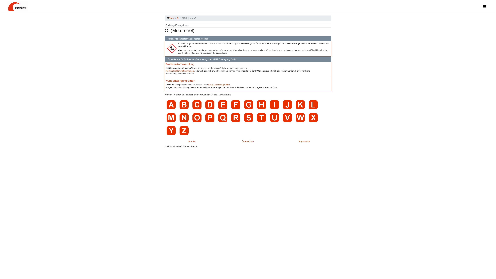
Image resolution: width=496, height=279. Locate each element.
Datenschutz (248, 141)
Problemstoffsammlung (180, 64)
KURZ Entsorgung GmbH (180, 80)
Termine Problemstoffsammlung (180, 71)
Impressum (304, 141)
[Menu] (484, 6)
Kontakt (192, 141)
